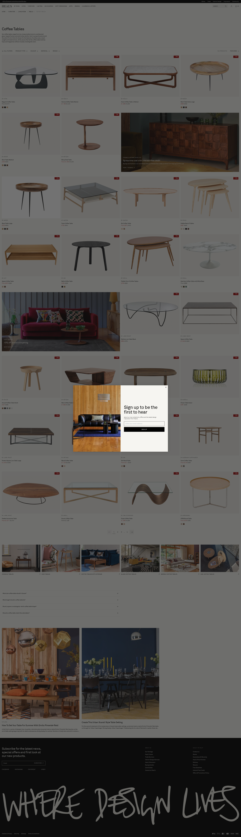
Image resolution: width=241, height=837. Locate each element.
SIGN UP (144, 429)
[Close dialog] (166, 387)
